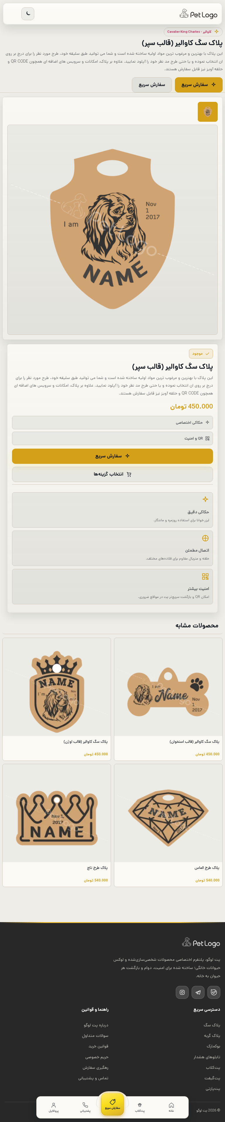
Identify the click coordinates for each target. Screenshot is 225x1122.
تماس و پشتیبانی (93, 1078)
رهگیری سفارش (95, 1067)
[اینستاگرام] (182, 992)
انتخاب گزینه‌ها (108, 474)
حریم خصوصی (96, 1057)
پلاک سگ (212, 1025)
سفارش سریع (194, 84)
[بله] (213, 992)
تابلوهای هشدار (207, 1057)
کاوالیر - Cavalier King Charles (189, 32)
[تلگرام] (198, 992)
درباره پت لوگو (96, 1025)
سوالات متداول (95, 1036)
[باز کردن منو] (12, 13)
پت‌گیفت (212, 1078)
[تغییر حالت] (27, 13)
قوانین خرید (98, 1046)
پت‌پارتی (213, 1089)
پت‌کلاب (213, 1067)
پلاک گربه (212, 1036)
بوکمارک (213, 1046)
